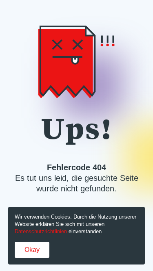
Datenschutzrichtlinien (41, 231)
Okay (32, 249)
